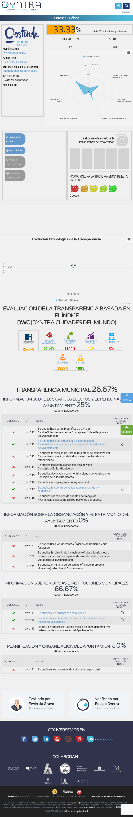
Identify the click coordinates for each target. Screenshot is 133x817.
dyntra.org (75, 803)
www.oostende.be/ (14, 52)
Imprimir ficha (15, 150)
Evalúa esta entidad (13, 139)
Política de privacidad (77, 811)
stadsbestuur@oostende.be (20, 70)
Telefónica (95, 796)
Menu (126, 9)
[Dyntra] (21, 5)
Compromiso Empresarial (113, 796)
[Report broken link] (122, 444)
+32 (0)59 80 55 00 (15, 61)
